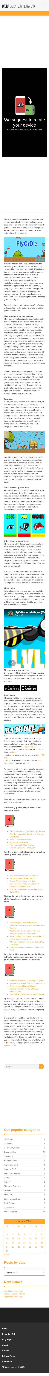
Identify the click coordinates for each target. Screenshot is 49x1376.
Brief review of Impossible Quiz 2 (24, 875)
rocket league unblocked (14, 1294)
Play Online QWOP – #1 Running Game (27, 994)
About (13, 752)
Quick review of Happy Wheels (23, 986)
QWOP (7, 1178)
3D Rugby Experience (19, 842)
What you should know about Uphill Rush (27, 831)
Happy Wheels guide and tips (22, 881)
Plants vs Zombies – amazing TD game (26, 980)
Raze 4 (7, 1182)
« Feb (6, 1254)
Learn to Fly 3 (10, 1169)
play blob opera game (13, 1291)
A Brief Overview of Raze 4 (21, 839)
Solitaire (7, 1190)
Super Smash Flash (12, 1199)
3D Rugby (8, 1139)
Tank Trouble (9, 1203)
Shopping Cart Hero (12, 1186)
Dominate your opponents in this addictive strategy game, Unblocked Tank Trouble (27, 925)
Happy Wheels (10, 1160)
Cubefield (8, 1143)
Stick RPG (8, 1195)
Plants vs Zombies (12, 1173)
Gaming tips (9, 1156)
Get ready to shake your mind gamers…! (27, 983)
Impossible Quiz (11, 1165)
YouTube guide (10, 1212)
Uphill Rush (9, 1207)
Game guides (10, 1152)
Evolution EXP (30, 747)
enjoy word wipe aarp (13, 1296)
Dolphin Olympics (11, 1148)
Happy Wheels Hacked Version (23, 878)
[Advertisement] (24, 43)
